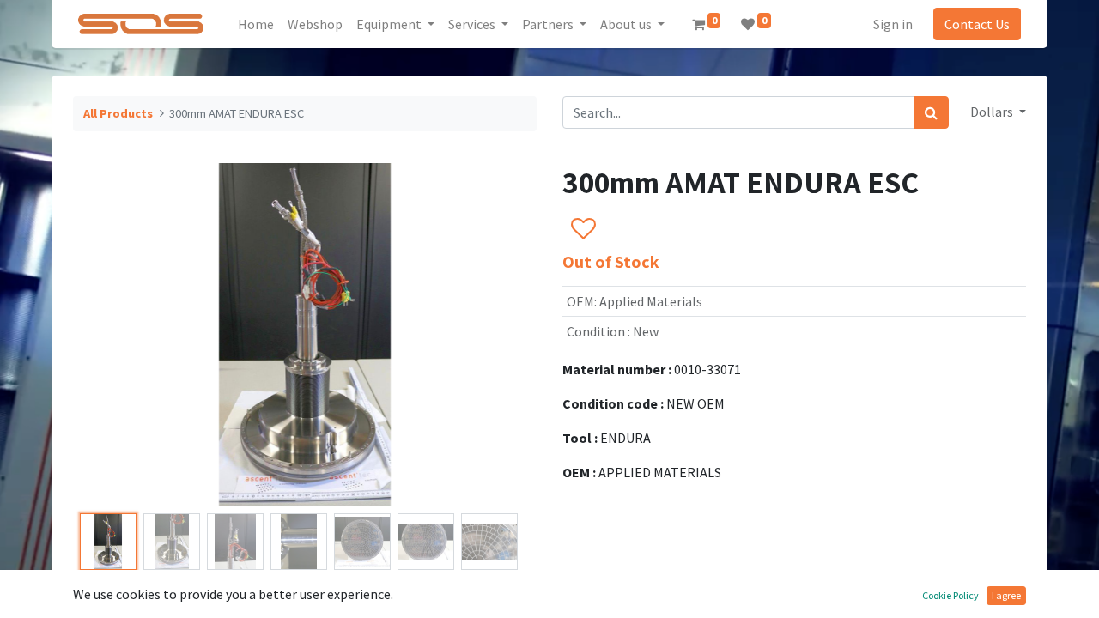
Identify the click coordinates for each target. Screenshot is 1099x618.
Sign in (893, 24)
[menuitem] (256, 24)
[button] (108, 335)
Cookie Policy (950, 595)
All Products (118, 113)
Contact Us (977, 24)
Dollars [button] (993, 111)
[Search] (931, 112)
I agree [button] (1006, 595)
